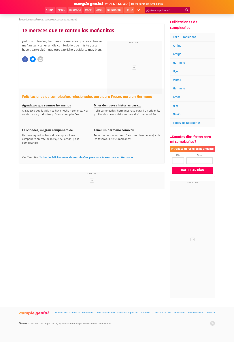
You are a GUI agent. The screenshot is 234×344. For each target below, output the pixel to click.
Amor (99, 10)
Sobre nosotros (195, 312)
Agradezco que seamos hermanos (46, 105)
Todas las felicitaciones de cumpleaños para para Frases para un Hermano (86, 157)
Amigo (61, 10)
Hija (175, 71)
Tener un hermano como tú (114, 130)
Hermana (75, 10)
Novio (176, 114)
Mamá (177, 80)
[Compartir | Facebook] (25, 59)
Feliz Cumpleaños (184, 37)
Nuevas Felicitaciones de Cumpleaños (74, 312)
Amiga (50, 10)
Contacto (145, 312)
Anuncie (211, 312)
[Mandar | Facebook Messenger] (33, 59)
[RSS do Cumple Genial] (212, 323)
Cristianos (114, 10)
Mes (199, 155)
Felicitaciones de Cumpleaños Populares (117, 312)
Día (178, 155)
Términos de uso (162, 312)
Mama (88, 10)
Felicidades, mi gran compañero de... (49, 130)
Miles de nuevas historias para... (117, 105)
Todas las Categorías (187, 123)
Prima (129, 10)
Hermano (179, 88)
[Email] (40, 59)
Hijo (175, 106)
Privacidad (179, 312)
